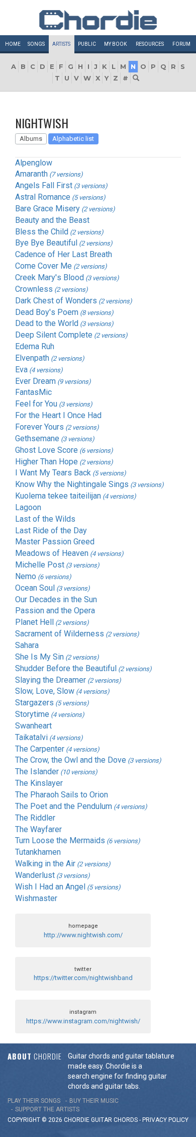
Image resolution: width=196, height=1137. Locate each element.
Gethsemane (37, 438)
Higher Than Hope (46, 461)
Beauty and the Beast (52, 220)
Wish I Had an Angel (50, 886)
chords (126, 1119)
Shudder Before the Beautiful (66, 668)
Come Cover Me (43, 266)
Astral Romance (42, 197)
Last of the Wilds (45, 519)
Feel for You (36, 404)
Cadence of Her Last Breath (63, 254)
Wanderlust (35, 875)
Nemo (25, 576)
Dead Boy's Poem (46, 312)
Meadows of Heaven (51, 553)
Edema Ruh (34, 346)
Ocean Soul (35, 588)
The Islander (37, 771)
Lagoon (28, 507)
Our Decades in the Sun (56, 599)
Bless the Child (41, 231)
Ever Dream (35, 381)
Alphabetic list (73, 138)
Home (13, 44)
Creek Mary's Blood (49, 277)
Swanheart (33, 725)
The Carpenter (39, 749)
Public (87, 44)
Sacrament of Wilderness (59, 633)
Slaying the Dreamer (50, 680)
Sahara (27, 645)
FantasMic (33, 392)
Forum (181, 44)
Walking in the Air (45, 863)
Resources (150, 44)
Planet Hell (34, 622)
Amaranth (31, 174)
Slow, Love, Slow (44, 691)
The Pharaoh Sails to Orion (61, 794)
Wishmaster (36, 898)
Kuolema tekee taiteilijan (58, 496)
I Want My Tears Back (53, 472)
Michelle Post (39, 565)
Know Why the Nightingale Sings (72, 484)
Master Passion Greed (54, 541)
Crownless (34, 289)
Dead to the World (46, 323)
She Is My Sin (39, 657)
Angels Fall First (43, 185)
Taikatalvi (31, 737)
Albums (31, 138)
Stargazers (34, 702)
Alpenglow (33, 163)
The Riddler (35, 818)
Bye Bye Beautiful (46, 243)
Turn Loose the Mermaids (60, 840)
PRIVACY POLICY (165, 1119)
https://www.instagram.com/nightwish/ (83, 1021)
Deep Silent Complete (53, 335)
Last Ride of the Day (51, 530)
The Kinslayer (39, 783)
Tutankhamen (38, 852)
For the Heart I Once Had (58, 415)
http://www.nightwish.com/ (83, 935)
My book (115, 44)
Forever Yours (39, 427)
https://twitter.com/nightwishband (83, 978)
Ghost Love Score (46, 450)
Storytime (32, 714)
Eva (21, 369)
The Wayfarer (38, 829)
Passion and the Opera (55, 610)
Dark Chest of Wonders (56, 300)
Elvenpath (32, 358)
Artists (61, 44)
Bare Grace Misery (47, 208)
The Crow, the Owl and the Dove (70, 760)
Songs (36, 44)
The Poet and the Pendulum (63, 806)
